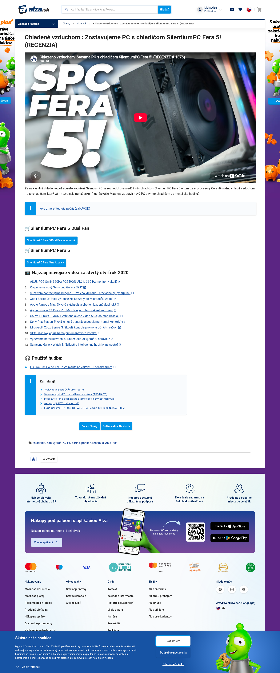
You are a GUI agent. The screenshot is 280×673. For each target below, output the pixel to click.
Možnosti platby (34, 595)
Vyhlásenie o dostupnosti (40, 630)
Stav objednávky (76, 589)
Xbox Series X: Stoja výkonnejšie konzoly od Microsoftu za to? (71, 299)
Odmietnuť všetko (173, 664)
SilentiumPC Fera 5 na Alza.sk (45, 262)
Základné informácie (120, 595)
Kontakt (112, 589)
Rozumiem (173, 640)
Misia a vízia (115, 609)
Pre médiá (113, 623)
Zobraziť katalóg (28, 23)
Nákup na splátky (35, 616)
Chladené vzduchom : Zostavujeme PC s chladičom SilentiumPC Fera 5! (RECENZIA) (143, 23)
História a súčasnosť (120, 602)
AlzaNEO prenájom (160, 595)
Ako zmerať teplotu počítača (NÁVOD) (65, 208)
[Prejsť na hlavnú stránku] (34, 9)
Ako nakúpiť (73, 602)
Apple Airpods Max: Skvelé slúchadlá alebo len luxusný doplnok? (73, 304)
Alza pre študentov (160, 616)
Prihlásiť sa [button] (210, 11)
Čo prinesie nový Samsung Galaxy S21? (56, 287)
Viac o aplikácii (43, 542)
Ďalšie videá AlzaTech (116, 426)
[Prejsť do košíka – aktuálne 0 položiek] (259, 9)
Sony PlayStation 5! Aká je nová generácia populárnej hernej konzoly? (76, 322)
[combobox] (110, 10)
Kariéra (112, 616)
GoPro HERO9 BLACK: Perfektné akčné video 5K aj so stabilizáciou (74, 316)
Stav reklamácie (76, 595)
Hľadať (164, 9)
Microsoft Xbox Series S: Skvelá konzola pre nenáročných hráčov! (74, 327)
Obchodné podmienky (38, 623)
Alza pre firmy (157, 589)
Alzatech (81, 23)
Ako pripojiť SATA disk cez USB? (61, 403)
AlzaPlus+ (155, 602)
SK (223, 607)
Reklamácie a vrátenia (38, 602)
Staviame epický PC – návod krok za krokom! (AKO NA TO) (75, 394)
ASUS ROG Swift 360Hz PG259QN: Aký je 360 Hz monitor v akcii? (73, 281)
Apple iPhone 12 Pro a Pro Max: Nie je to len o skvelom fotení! (71, 310)
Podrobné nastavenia (173, 652)
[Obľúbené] (240, 9)
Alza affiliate (156, 609)
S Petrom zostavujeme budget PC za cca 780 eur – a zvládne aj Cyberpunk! (80, 293)
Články (66, 23)
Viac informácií (31, 666)
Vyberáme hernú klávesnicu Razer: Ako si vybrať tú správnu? (70, 339)
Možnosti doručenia (37, 589)
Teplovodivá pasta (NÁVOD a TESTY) (64, 389)
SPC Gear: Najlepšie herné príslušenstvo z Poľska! (63, 333)
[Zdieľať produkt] (33, 459)
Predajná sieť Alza (36, 609)
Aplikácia (113, 630)
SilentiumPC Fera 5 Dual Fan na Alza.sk (51, 240)
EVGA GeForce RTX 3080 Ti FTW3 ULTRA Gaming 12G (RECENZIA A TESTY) (84, 408)
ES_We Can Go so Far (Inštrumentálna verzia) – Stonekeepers (71, 367)
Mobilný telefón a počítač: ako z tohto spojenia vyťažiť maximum (79, 398)
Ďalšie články (90, 426)
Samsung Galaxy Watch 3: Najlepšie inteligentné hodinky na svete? (74, 344)
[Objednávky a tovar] (232, 9)
